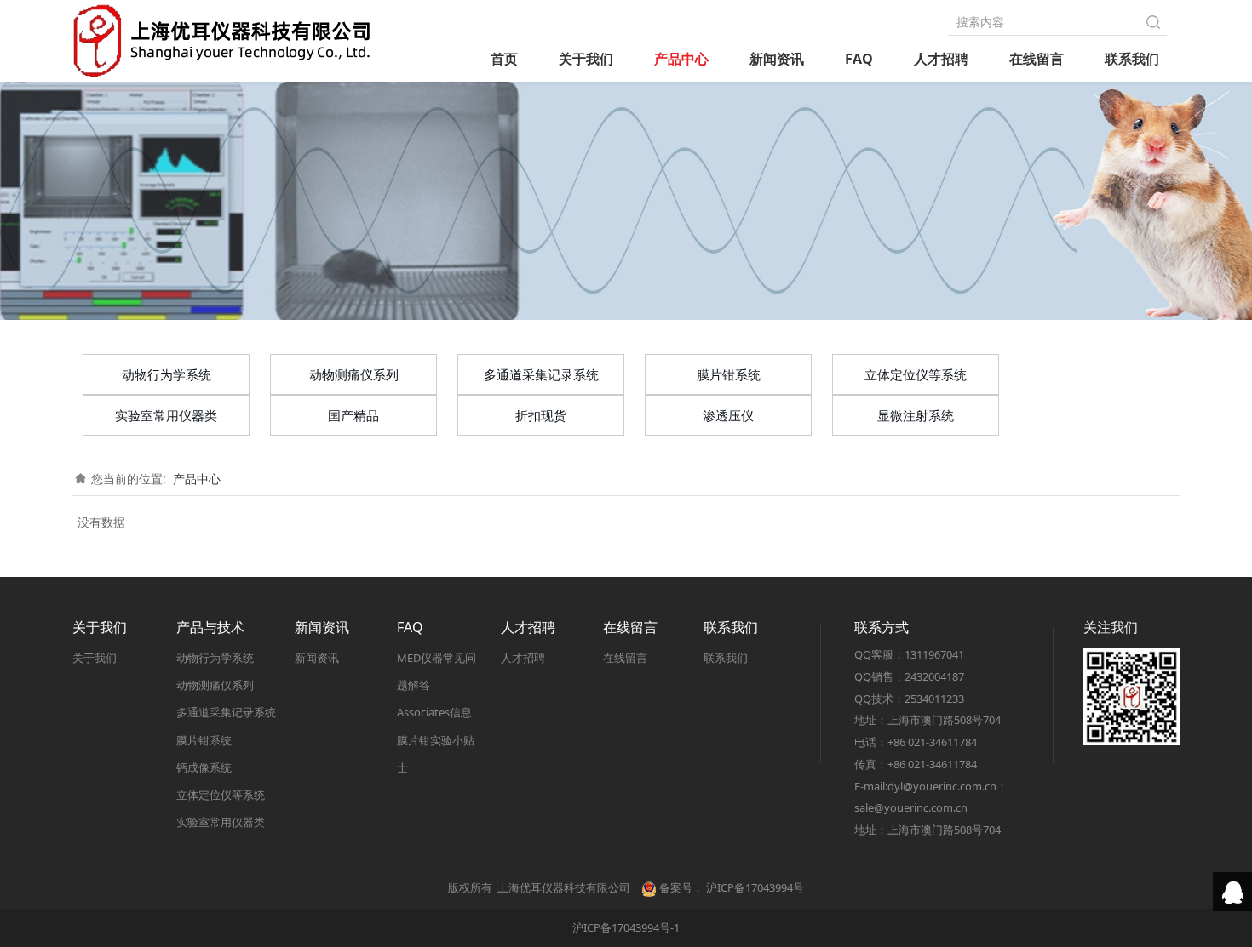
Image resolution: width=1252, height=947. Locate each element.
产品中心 (681, 58)
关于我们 (586, 58)
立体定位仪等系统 (915, 374)
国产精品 (353, 415)
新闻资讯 (776, 58)
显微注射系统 (915, 415)
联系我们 (1132, 58)
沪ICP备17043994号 (755, 887)
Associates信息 (434, 712)
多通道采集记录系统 (541, 374)
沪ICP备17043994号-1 (626, 927)
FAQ (859, 58)
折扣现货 (540, 415)
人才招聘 (941, 58)
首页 (504, 58)
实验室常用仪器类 (166, 415)
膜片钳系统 (729, 374)
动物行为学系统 (166, 374)
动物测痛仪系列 (354, 374)
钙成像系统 (204, 767)
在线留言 (1036, 58)
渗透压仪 (728, 415)
